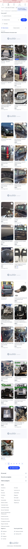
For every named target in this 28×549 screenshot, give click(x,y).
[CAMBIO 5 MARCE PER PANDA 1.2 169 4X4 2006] (21, 371)
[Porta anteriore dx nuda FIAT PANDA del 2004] (21, 133)
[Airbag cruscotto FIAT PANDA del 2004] (7, 235)
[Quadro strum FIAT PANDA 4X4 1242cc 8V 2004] (7, 179)
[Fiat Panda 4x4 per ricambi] (7, 133)
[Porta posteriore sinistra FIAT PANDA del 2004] (21, 179)
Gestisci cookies (4, 502)
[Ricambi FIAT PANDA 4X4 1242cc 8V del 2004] (21, 337)
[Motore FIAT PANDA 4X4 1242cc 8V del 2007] (21, 417)
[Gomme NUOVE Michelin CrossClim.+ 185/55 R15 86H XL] (21, 315)
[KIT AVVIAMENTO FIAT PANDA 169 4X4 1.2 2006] (7, 394)
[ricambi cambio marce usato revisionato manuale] (21, 55)
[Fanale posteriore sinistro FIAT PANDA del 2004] (7, 156)
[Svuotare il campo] (25, 15)
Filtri (24, 19)
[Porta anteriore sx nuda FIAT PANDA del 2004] (21, 156)
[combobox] (14, 15)
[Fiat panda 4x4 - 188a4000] (7, 77)
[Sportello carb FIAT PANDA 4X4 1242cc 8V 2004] (7, 337)
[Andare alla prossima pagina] (22, 463)
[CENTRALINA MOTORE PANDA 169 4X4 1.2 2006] (7, 417)
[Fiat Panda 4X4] (7, 292)
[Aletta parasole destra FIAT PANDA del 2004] (7, 213)
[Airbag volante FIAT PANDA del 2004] (7, 258)
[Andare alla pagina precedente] (5, 463)
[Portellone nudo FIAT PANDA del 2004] (21, 235)
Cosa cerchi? (4, 13)
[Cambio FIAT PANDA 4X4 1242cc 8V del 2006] (7, 99)
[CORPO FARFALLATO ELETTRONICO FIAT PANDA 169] (7, 315)
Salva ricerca (5, 27)
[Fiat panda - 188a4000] (7, 55)
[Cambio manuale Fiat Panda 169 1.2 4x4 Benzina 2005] (21, 292)
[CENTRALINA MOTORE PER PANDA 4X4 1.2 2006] (21, 394)
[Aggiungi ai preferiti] (12, 46)
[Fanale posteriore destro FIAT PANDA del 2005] (21, 77)
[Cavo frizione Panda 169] (7, 450)
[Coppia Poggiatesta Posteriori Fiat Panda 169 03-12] (21, 258)
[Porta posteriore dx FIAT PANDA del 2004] (21, 213)
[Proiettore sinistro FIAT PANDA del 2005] (21, 99)
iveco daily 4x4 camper (9, 7)
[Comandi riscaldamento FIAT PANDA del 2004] (7, 371)
